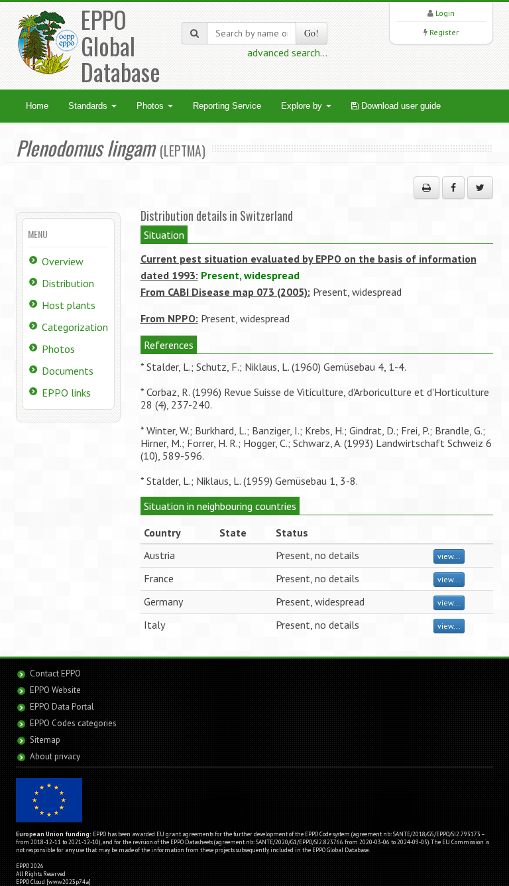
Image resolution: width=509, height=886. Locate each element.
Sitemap (45, 739)
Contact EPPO (55, 673)
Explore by (303, 106)
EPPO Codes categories (73, 723)
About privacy (55, 756)
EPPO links (66, 392)
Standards (89, 106)
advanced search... (287, 52)
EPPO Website (55, 690)
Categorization (75, 327)
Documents (67, 370)
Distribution (68, 283)
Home (37, 106)
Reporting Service (227, 106)
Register (444, 32)
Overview (63, 261)
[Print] (426, 187)
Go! (311, 33)
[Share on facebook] (453, 187)
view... (449, 556)
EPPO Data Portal (62, 706)
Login (445, 13)
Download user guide (400, 106)
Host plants (68, 305)
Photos (151, 106)
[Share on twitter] (480, 187)
